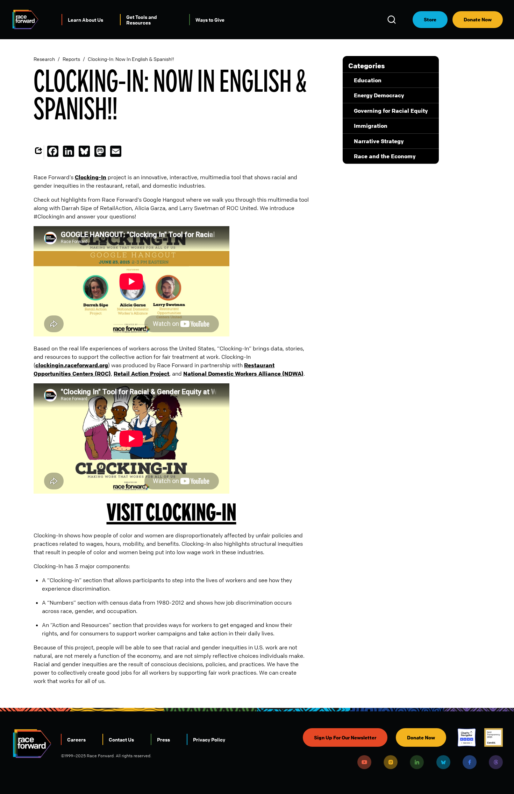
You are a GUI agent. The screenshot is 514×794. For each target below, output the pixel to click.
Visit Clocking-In (171, 512)
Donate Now (478, 19)
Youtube (364, 762)
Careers (76, 739)
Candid (493, 737)
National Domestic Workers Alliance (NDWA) (243, 373)
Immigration (370, 125)
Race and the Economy (384, 156)
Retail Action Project (141, 373)
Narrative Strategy (379, 141)
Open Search (393, 20)
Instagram (391, 762)
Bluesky (443, 762)
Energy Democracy (379, 95)
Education (367, 80)
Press (163, 739)
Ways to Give (209, 19)
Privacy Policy (209, 739)
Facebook (470, 762)
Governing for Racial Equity (391, 110)
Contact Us (121, 739)
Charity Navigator (466, 737)
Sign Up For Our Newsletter (345, 737)
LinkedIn (417, 762)
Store (430, 19)
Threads (496, 762)
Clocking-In (90, 177)
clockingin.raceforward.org (71, 365)
